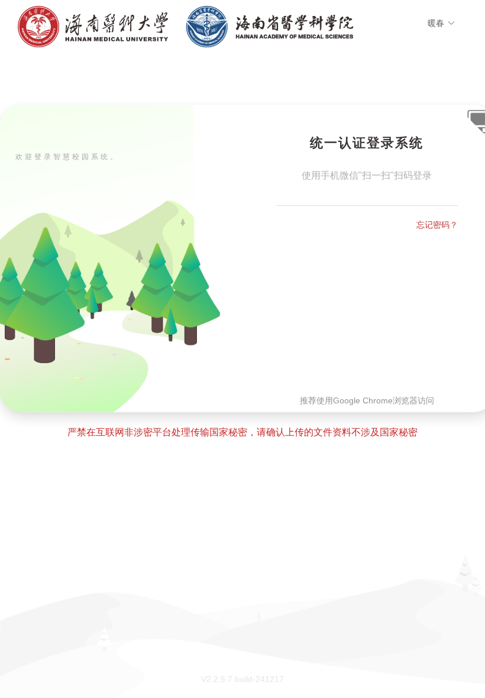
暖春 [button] (436, 23)
